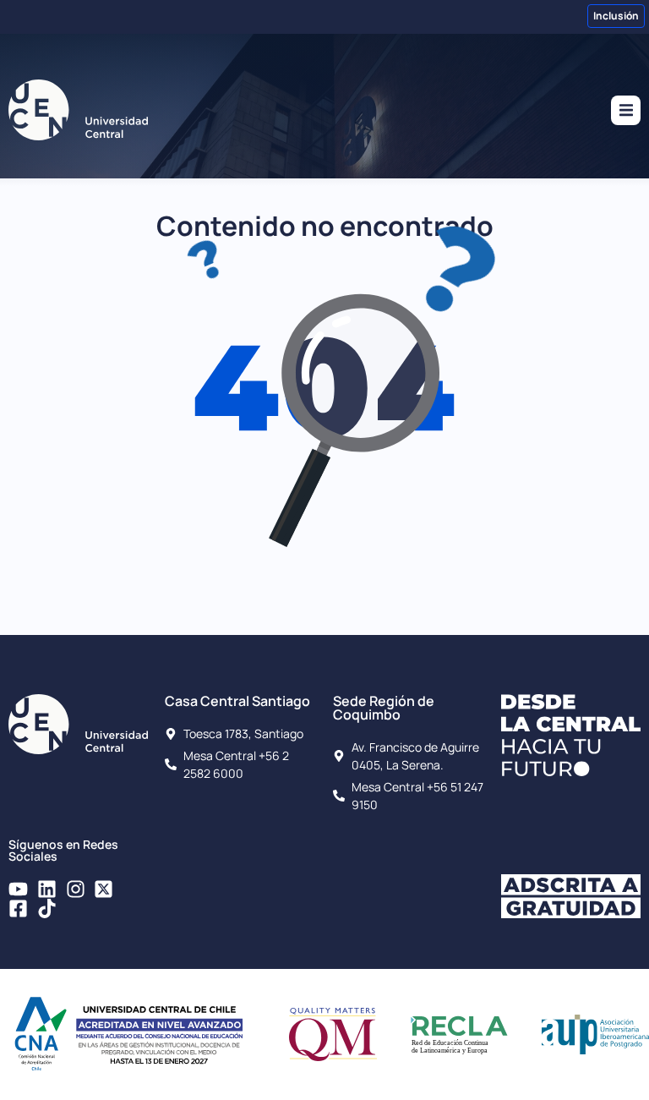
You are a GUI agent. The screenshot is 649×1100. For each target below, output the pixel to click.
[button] (626, 110)
